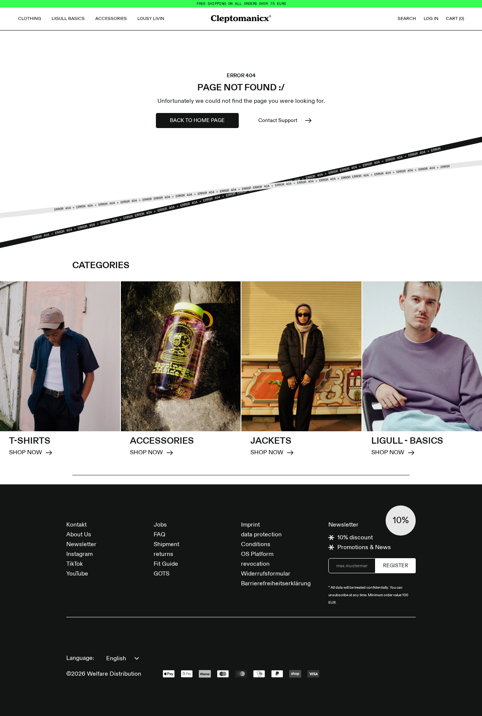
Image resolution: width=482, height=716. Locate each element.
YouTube (77, 574)
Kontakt (76, 525)
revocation (255, 564)
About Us (78, 535)
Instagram (79, 554)
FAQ (159, 535)
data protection (261, 535)
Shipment (166, 545)
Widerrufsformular (265, 574)
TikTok (74, 564)
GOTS (161, 574)
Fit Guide (166, 564)
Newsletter (81, 545)
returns (163, 554)
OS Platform (257, 554)
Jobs (160, 525)
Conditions (255, 545)
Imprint (250, 525)
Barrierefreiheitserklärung (276, 584)
